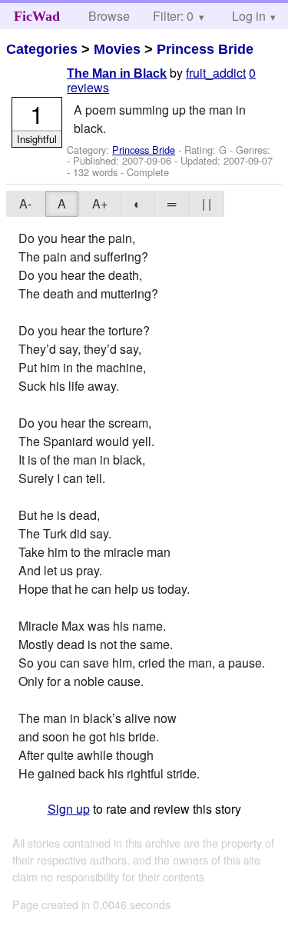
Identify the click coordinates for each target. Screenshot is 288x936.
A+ (100, 203)
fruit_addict (216, 73)
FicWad (37, 16)
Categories (42, 49)
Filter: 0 (173, 16)
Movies (117, 49)
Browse (109, 16)
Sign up (69, 809)
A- (25, 203)
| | (206, 203)
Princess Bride (205, 49)
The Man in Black (117, 73)
